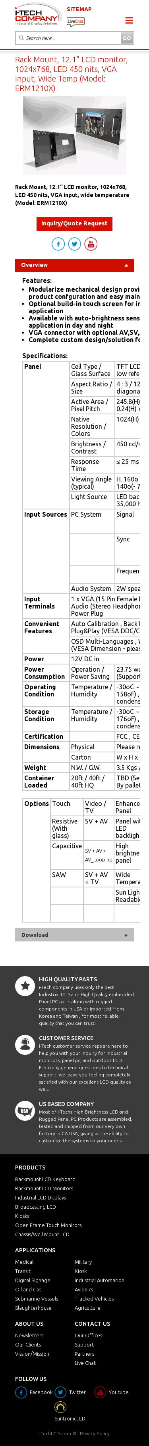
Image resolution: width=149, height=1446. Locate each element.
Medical (24, 1262)
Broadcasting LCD (35, 1206)
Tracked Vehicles (94, 1298)
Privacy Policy (95, 1433)
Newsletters (29, 1335)
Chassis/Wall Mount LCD (42, 1234)
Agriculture (88, 1308)
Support (84, 1344)
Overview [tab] (34, 265)
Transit (23, 1271)
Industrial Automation (99, 1280)
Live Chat (85, 1363)
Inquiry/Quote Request (74, 223)
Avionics (84, 1289)
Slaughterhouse (33, 1308)
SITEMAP (79, 9)
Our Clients (28, 1344)
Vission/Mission (32, 1353)
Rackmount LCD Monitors (44, 1188)
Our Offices (88, 1335)
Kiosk (81, 1271)
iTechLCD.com (55, 1433)
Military (83, 1262)
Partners (84, 1353)
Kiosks (22, 1216)
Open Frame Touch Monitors (48, 1225)
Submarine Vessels (36, 1298)
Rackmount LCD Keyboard (45, 1179)
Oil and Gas (28, 1289)
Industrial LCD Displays (40, 1197)
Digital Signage (32, 1280)
